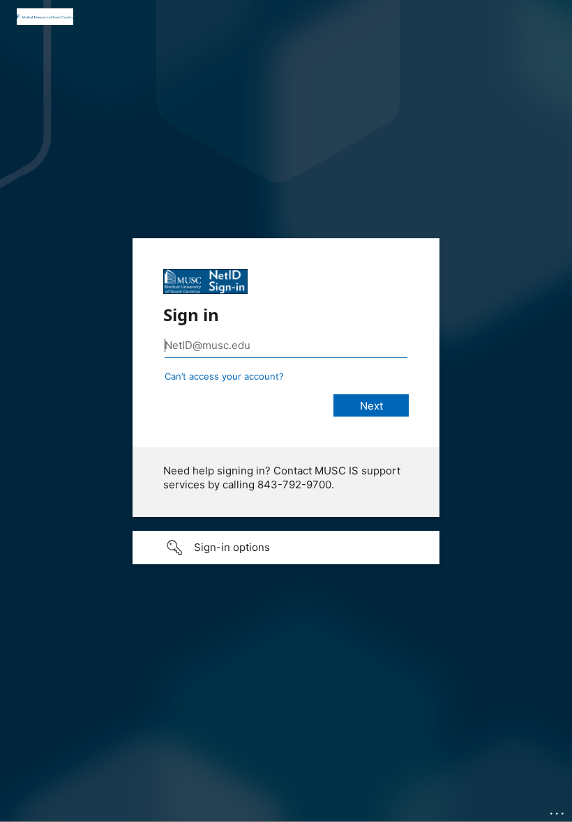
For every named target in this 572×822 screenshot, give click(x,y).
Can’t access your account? (224, 376)
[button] (286, 547)
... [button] (558, 810)
